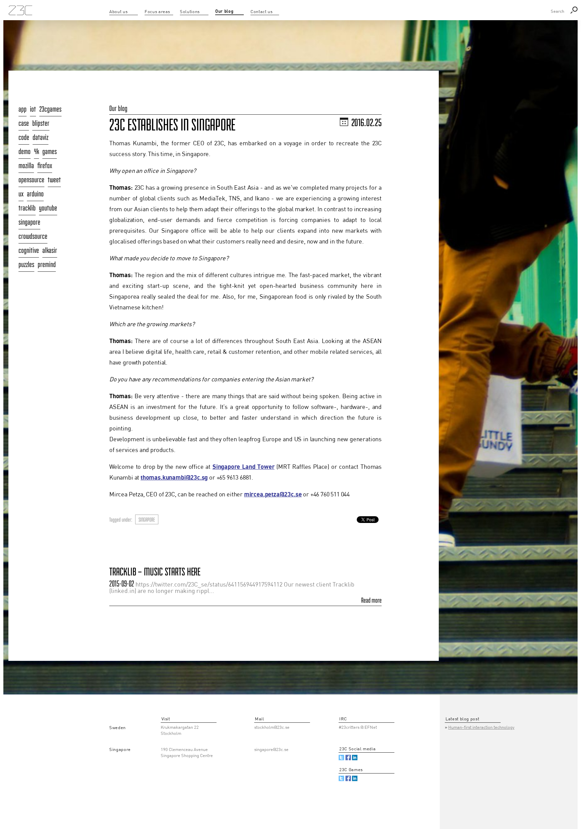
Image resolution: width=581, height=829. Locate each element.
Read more (371, 600)
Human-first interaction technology (481, 727)
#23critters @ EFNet (358, 727)
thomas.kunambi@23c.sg (174, 478)
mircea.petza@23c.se (273, 494)
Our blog (118, 108)
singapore (147, 520)
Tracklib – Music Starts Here (154, 571)
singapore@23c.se (271, 750)
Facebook (348, 757)
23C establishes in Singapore (172, 124)
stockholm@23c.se (271, 727)
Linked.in (355, 757)
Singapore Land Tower (243, 467)
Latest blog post (462, 719)
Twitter (341, 757)
